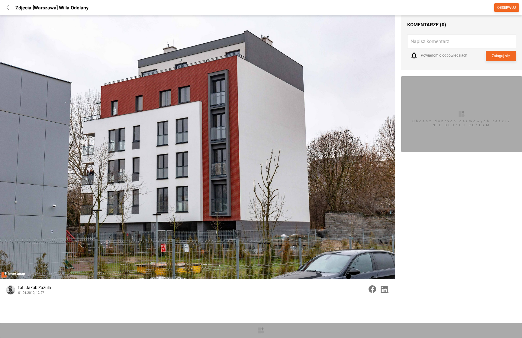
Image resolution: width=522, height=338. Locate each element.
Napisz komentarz (430, 41)
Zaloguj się (501, 56)
